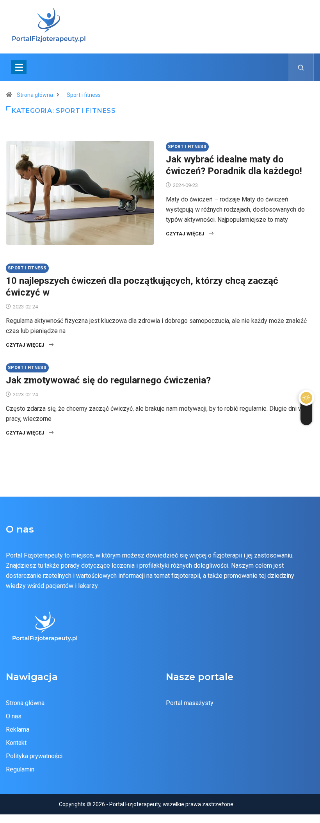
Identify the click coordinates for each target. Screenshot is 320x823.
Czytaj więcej (185, 234)
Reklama (17, 729)
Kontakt (16, 742)
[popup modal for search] (301, 67)
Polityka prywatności (34, 756)
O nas (13, 716)
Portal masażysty (189, 703)
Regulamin (20, 769)
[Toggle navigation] (18, 67)
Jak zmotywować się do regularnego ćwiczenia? (108, 380)
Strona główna (35, 95)
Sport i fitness (84, 95)
